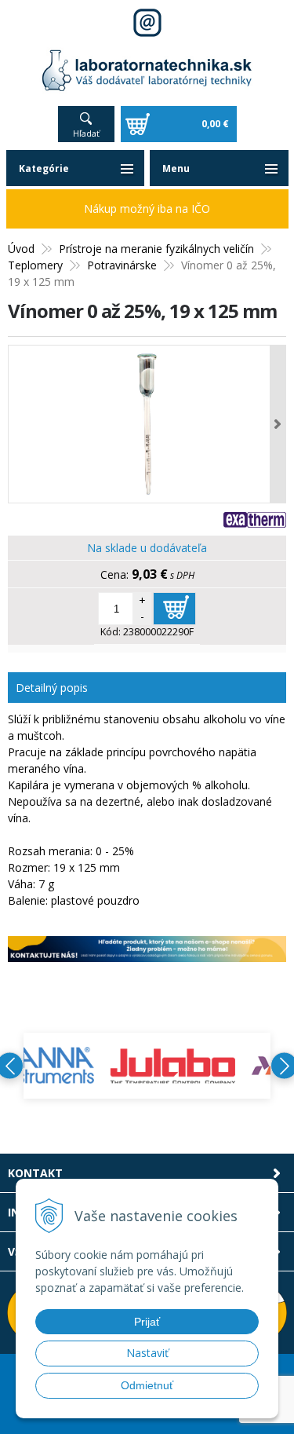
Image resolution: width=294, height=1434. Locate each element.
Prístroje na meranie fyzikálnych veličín (156, 248)
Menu (176, 168)
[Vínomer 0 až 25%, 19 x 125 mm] (147, 424)
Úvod (21, 248)
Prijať (147, 1321)
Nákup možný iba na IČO (147, 208)
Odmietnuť (147, 1385)
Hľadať (86, 133)
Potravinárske (122, 265)
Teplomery (35, 265)
